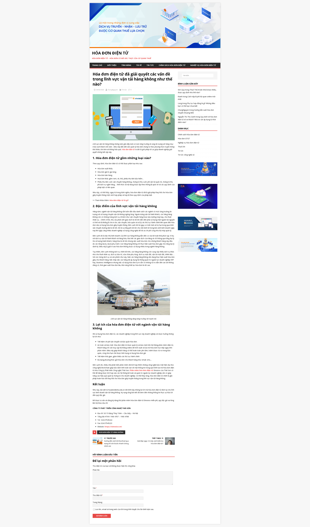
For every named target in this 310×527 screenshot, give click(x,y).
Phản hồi (96, 470)
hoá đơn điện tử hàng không (111, 432)
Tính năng (126, 65)
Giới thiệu (111, 65)
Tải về (139, 65)
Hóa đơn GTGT (184, 138)
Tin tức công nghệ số (186, 155)
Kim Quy (181, 90)
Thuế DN (181, 146)
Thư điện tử (97, 495)
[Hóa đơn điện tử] (155, 46)
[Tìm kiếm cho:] (197, 75)
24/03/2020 (100, 90)
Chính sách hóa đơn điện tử (172, 65)
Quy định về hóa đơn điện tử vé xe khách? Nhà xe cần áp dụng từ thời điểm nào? (197, 119)
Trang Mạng (97, 502)
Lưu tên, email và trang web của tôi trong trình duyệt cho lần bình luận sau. (124, 509)
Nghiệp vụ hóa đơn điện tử (203, 65)
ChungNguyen (113, 90)
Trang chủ (97, 65)
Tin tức (150, 65)
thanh (180, 96)
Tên (94, 488)
